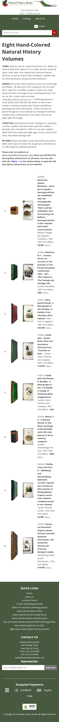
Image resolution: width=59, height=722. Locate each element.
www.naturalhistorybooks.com (17, 155)
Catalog (27, 18)
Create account (33, 13)
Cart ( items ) (30, 10)
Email (41, 26)
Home (15, 18)
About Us (40, 18)
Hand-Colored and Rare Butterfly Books (29, 618)
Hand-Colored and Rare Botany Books (29, 614)
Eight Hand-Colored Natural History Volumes (29, 629)
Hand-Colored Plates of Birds (30, 611)
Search (29, 593)
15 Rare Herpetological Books (29, 604)
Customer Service (29, 600)
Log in (21, 13)
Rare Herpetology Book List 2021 (29, 625)
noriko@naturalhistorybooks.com (17, 99)
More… (48, 245)
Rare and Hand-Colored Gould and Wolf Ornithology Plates (29, 622)
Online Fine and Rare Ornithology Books (29, 607)
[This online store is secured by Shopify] (29, 709)
